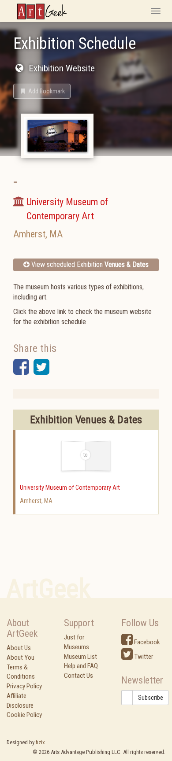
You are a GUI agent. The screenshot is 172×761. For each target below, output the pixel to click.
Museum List (80, 657)
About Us (19, 648)
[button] (42, 91)
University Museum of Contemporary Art (70, 487)
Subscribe (150, 697)
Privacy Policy (24, 686)
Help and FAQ (81, 666)
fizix (40, 742)
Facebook (146, 642)
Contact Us (78, 676)
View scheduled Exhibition (89, 264)
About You (20, 657)
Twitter (143, 657)
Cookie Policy (24, 715)
